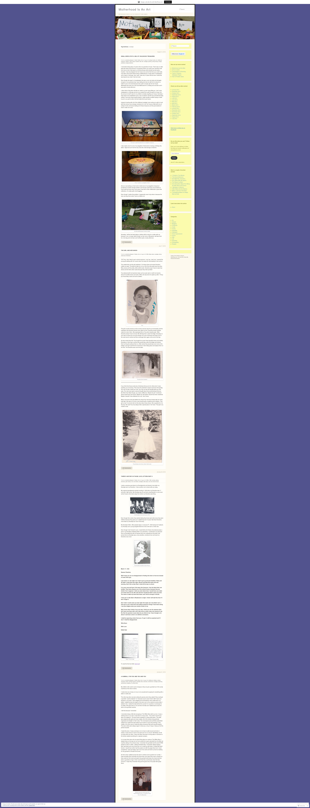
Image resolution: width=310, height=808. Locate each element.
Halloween (174, 232)
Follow (174, 158)
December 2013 (176, 91)
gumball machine (132, 681)
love (132, 481)
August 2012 (175, 117)
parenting (160, 681)
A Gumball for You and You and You (133, 676)
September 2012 (176, 115)
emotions (123, 481)
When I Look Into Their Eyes (179, 190)
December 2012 (176, 110)
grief (126, 481)
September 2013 (176, 95)
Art (173, 220)
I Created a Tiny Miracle (178, 175)
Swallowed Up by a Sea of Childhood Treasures (138, 56)
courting (153, 480)
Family (139, 60)
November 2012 (176, 112)
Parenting (174, 240)
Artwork (174, 222)
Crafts (136, 60)
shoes (160, 254)
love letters (136, 481)
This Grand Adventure (177, 177)
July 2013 (174, 98)
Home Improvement (177, 234)
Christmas (174, 225)
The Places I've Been (177, 182)
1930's (147, 480)
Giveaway (174, 230)
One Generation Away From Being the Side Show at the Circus (181, 184)
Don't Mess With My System (179, 180)
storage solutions (129, 62)
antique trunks (152, 60)
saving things (155, 61)
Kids (139, 680)
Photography (175, 242)
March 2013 (175, 105)
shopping (129, 683)
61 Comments (127, 242)
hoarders (137, 61)
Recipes (174, 244)
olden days (145, 481)
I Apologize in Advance (178, 187)
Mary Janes (151, 254)
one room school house (153, 481)
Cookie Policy (32, 805)
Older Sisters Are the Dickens (179, 189)
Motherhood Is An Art (135, 9)
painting (150, 61)
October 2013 (175, 93)
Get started (167, 2)
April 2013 (174, 103)
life (142, 61)
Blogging (174, 223)
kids (140, 61)
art (156, 60)
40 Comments (127, 468)
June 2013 (175, 100)
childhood (151, 680)
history (129, 481)
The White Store (134, 683)
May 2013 (174, 101)
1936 (150, 480)
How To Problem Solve (178, 76)
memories (145, 681)
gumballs (138, 681)
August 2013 (175, 96)
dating (157, 480)
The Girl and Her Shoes (129, 250)
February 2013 (176, 106)
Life (142, 60)
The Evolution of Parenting (179, 71)
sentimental (123, 683)
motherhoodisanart (129, 60)
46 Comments (127, 799)
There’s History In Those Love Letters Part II (137, 476)
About (173, 207)
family (133, 61)
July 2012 (174, 118)
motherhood (150, 681)
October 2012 (175, 113)
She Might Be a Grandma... (179, 179)
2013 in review (176, 70)
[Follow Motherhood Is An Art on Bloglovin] (178, 56)
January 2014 (175, 89)
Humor (174, 235)
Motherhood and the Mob (178, 68)
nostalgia (146, 61)
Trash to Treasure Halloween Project (176, 74)
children (127, 61)
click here (137, 664)
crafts (130, 61)
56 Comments (127, 668)
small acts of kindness (126, 255)
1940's (147, 254)
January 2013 (175, 108)
